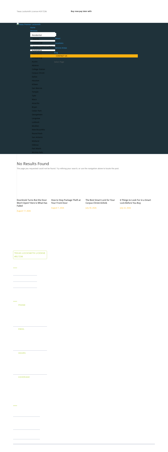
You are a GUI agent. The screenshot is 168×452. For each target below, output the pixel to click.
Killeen (35, 84)
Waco (34, 99)
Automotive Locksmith (23, 284)
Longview (36, 118)
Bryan (34, 107)
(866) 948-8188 (25, 308)
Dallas (34, 76)
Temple (35, 92)
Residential (37, 35)
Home (32, 27)
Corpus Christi (38, 73)
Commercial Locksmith (23, 278)
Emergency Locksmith (23, 291)
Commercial (37, 42)
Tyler (34, 95)
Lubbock (35, 122)
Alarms (36, 39)
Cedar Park (36, 110)
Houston (35, 80)
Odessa (35, 145)
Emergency (37, 54)
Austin (35, 61)
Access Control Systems (43, 46)
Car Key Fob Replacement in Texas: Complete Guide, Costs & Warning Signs (25, 423)
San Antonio (37, 137)
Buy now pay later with (81, 11)
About (57, 38)
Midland (35, 141)
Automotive (37, 50)
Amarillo (35, 103)
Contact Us (61, 56)
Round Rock (37, 133)
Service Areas (61, 48)
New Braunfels (38, 129)
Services (33, 30)
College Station (38, 69)
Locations (59, 43)
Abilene (35, 65)
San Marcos (37, 88)
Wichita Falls (37, 152)
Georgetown (37, 114)
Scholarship (37, 58)
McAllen (35, 126)
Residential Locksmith (23, 272)
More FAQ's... (19, 442)
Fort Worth (36, 148)
